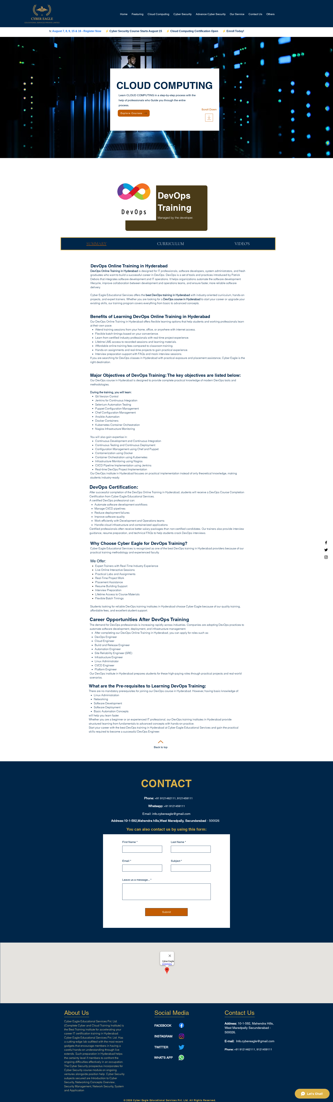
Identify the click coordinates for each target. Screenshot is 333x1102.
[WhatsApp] (181, 1057)
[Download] (209, 117)
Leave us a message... (136, 879)
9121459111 (177, 806)
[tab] (96, 244)
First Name (129, 842)
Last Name (177, 842)
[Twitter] (326, 550)
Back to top (161, 747)
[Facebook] (326, 542)
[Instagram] (326, 557)
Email (125, 861)
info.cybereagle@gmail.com (171, 814)
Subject (175, 861)
